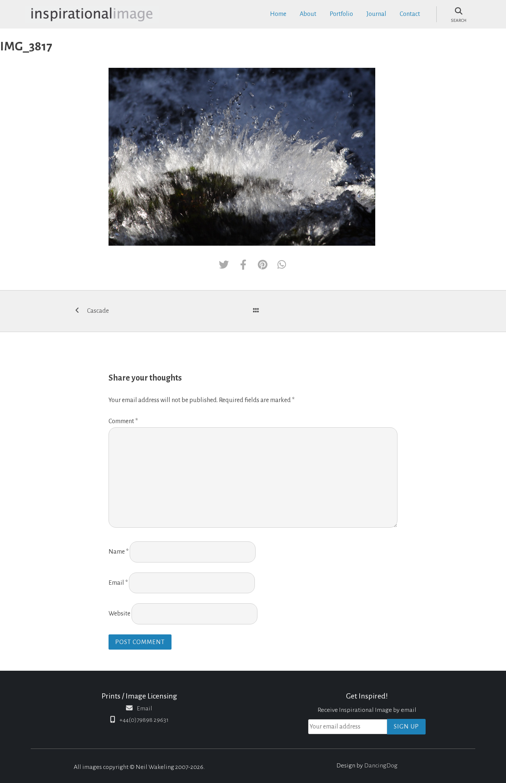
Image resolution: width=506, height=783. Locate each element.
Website (119, 613)
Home (278, 14)
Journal (376, 14)
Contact (410, 14)
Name (119, 551)
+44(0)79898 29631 (144, 720)
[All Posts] (256, 311)
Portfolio (341, 14)
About (308, 14)
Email (118, 583)
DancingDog (380, 765)
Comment (123, 421)
